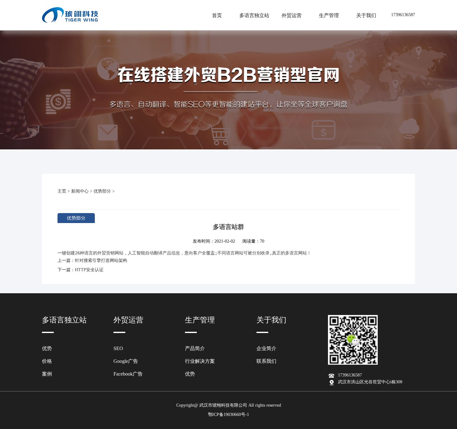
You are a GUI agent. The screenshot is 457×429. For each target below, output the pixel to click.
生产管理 (329, 15)
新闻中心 (80, 191)
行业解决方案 (200, 361)
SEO (118, 348)
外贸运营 (292, 15)
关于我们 (366, 15)
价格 (47, 361)
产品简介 (195, 348)
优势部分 (102, 191)
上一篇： (66, 260)
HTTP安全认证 (89, 269)
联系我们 (266, 361)
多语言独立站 (254, 15)
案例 (47, 374)
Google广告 (125, 361)
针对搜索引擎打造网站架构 (101, 260)
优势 (47, 348)
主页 (62, 191)
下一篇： (66, 269)
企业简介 (266, 348)
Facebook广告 (128, 374)
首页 (217, 15)
